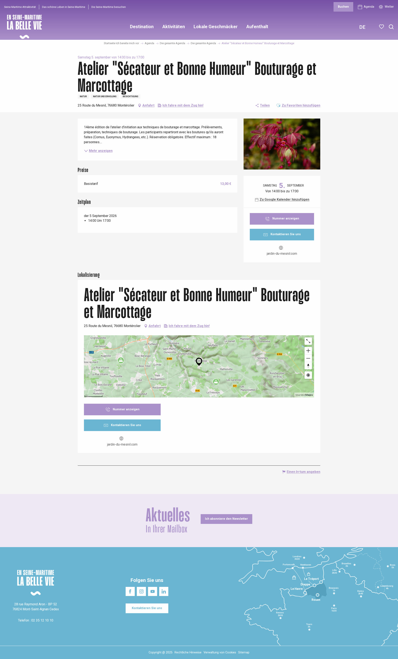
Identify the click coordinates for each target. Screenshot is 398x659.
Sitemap (243, 652)
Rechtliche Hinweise (188, 652)
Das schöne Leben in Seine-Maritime (63, 6)
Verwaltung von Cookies (220, 652)
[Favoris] (382, 27)
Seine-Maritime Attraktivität (20, 6)
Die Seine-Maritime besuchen (108, 6)
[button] (391, 27)
